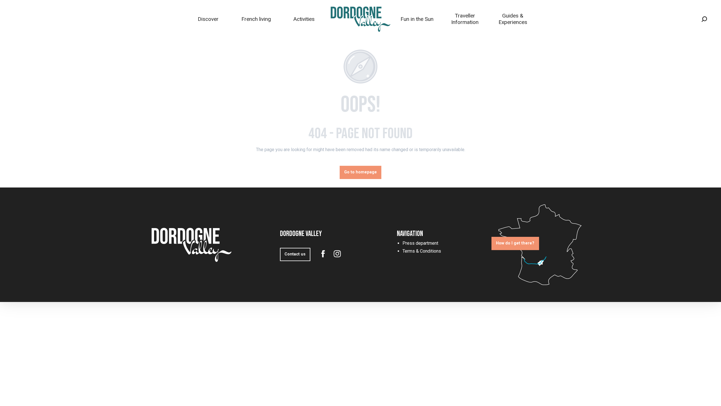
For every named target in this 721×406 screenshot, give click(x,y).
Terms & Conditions (421, 251)
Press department (420, 243)
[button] (704, 19)
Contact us (295, 254)
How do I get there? (515, 243)
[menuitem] (208, 19)
